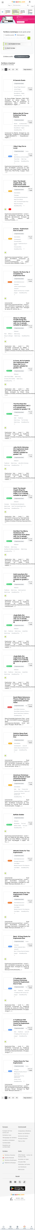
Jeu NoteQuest (22, 1167)
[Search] (29, 38)
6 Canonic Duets (19, 80)
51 (13, 69)
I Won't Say (23, 159)
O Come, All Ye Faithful (9, 378)
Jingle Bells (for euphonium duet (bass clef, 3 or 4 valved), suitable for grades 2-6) (21, 618)
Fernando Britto (17, 241)
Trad (19, 789)
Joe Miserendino (23, 123)
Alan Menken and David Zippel (21, 157)
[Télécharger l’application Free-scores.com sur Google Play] (17, 1188)
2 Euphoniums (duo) (22, 56)
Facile (27, 151)
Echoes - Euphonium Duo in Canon (20, 229)
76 (16, 69)
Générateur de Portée (24, 1164)
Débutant (16, 331)
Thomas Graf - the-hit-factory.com (19, 794)
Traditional (20, 418)
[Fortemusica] (11, 1199)
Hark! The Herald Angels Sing (18, 506)
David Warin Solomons (19, 709)
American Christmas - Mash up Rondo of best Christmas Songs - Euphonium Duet (21, 777)
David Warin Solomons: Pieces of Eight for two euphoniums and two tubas (21, 699)
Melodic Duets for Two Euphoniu (21, 865)
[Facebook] (10, 1182)
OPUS (24, 1228)
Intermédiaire (17, 192)
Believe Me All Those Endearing (21, 125)
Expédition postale (9, 35)
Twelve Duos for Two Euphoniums (21, 1062)
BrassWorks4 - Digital (19, 93)
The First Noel (24, 420)
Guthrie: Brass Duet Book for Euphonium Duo (20, 735)
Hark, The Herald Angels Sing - (21, 201)
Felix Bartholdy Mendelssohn (21, 197)
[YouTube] (15, 1182)
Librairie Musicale (9, 1157)
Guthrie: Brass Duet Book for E (21, 747)
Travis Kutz (16, 159)
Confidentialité (6, 1142)
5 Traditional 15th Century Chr (21, 1034)
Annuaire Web (22, 1162)
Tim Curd (23, 823)
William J (10, 333)
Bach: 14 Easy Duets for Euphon (21, 951)
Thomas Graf (25, 789)
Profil (31, 1228)
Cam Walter (16, 863)
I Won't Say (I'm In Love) (19, 147)
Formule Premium (22, 1138)
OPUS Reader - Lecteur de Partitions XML (25, 1155)
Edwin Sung (17, 333)
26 (9, 69)
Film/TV (16, 154)
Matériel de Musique (10, 1162)
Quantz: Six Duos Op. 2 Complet (21, 290)
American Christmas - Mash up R (22, 791)
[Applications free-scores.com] (2, 12)
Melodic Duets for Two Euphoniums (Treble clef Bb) (21, 894)
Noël (5, 333)
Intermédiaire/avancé (19, 282)
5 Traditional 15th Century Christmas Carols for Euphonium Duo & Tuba (21, 1022)
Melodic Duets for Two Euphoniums (21, 851)
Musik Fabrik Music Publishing (21, 713)
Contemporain (17, 239)
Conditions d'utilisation (9, 1140)
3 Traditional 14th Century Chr (21, 992)
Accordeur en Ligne (23, 1159)
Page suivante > (28, 69)
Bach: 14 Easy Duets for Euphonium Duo (21, 937)
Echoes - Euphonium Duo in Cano (20, 244)
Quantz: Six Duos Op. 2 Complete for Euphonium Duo (21, 273)
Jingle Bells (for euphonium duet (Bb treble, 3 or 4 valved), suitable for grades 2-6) (21, 659)
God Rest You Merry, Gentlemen (11, 549)
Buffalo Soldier (18, 814)
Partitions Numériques (11, 1160)
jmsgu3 (16, 292)
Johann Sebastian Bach (19, 947)
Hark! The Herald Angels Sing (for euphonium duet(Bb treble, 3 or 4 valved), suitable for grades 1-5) (21, 491)
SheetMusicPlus (18, 95)
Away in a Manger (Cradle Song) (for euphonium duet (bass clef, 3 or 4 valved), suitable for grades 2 (21, 321)
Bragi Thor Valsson (18, 199)
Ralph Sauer (17, 1073)
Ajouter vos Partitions (24, 1133)
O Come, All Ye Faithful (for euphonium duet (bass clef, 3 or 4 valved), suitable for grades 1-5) (21, 364)
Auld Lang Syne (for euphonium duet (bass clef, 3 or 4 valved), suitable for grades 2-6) (21, 577)
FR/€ (32, 6)
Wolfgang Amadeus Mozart (20, 1071)
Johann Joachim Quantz (20, 286)
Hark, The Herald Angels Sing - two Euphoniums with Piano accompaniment (21, 183)
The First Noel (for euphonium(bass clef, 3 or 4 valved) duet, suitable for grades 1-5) (21, 406)
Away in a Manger (8, 335)
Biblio (17, 1228)
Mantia (15, 123)
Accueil (3, 1228)
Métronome (21, 1169)
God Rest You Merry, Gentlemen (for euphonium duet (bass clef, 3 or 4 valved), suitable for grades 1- (21, 534)
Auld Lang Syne (22, 590)
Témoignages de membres (10, 1137)
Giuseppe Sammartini (19, 861)
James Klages (17, 89)
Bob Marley (16, 823)
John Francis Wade (8, 376)
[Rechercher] (27, 5)
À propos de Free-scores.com (7, 1131)
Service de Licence (23, 1136)
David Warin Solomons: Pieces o (21, 711)
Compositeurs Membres (24, 1131)
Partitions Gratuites (10, 1155)
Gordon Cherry (17, 1079)
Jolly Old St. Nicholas (23, 463)
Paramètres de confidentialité (6, 1146)
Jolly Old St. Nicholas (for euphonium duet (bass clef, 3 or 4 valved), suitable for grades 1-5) (21, 450)
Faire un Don (21, 1141)
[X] (20, 1182)
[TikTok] (24, 1182)
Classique (16, 195)
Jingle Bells (25, 631)
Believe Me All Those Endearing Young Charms (20, 115)
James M (16, 288)
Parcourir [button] (10, 1228)
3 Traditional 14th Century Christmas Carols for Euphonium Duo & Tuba (21, 981)
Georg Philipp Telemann (19, 87)
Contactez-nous (7, 1135)
